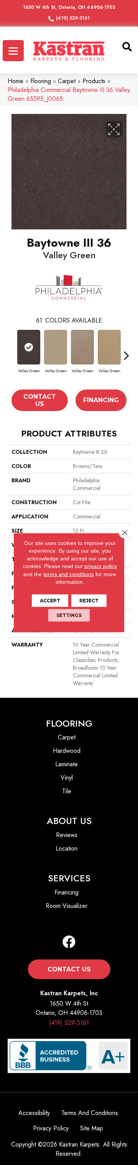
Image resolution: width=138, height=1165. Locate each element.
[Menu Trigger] (13, 50)
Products (93, 81)
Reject (89, 600)
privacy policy (100, 566)
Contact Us (39, 400)
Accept (50, 600)
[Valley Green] (28, 347)
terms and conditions (68, 574)
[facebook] (69, 942)
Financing (101, 400)
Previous (11, 355)
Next (126, 355)
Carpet (67, 81)
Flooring (40, 81)
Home (15, 81)
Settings (69, 615)
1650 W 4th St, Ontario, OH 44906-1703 (69, 7)
